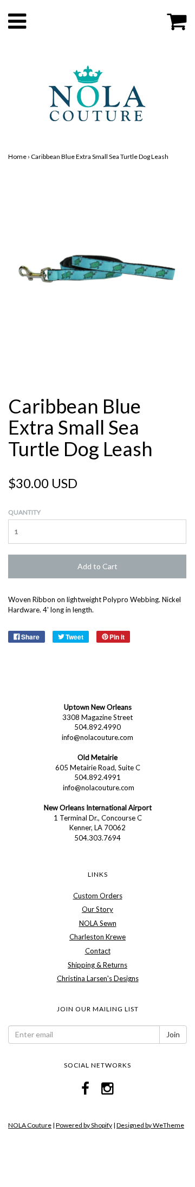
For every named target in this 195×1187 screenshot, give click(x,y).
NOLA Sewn (97, 923)
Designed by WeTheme (150, 1125)
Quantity (24, 512)
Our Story (97, 909)
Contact (97, 950)
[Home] (97, 92)
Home (17, 156)
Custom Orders (97, 895)
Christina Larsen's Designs (98, 978)
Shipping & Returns (97, 965)
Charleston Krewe (97, 936)
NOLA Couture (29, 1125)
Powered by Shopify (84, 1125)
